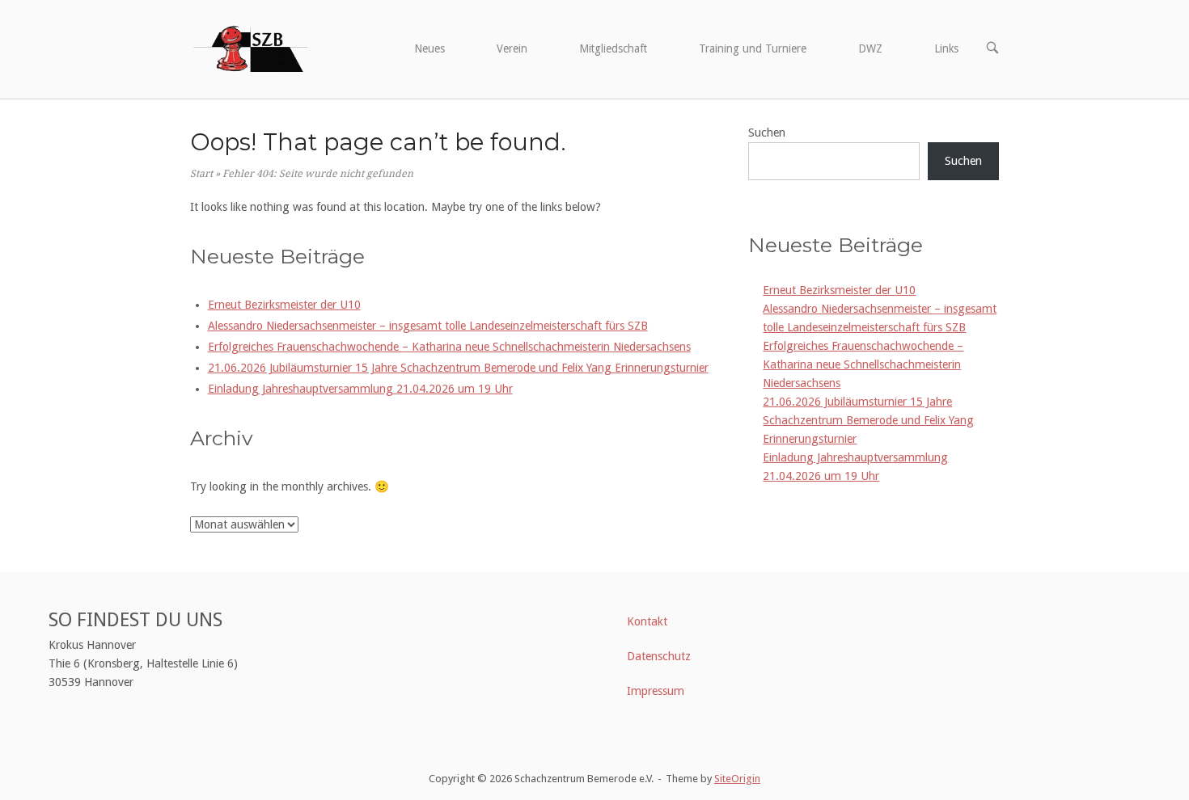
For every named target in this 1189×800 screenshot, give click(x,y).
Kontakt (647, 621)
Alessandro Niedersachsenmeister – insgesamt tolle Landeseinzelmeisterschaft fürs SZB (428, 325)
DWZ (870, 48)
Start (201, 173)
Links (946, 48)
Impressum (655, 690)
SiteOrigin (737, 779)
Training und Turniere (752, 48)
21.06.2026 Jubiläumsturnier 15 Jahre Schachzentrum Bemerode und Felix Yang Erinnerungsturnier (458, 367)
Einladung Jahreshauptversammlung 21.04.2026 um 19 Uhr (360, 388)
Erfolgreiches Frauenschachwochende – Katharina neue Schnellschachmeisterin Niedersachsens (449, 346)
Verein (512, 48)
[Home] (249, 46)
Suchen (766, 132)
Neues (429, 48)
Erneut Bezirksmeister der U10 (284, 304)
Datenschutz (659, 656)
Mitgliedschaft (613, 48)
